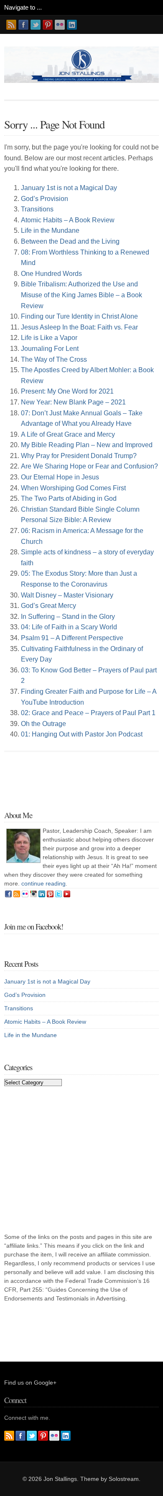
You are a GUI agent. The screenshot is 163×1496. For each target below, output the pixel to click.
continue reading (43, 883)
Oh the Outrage (43, 723)
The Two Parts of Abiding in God (69, 498)
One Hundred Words (51, 273)
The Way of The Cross (54, 359)
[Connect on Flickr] (60, 25)
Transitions (37, 209)
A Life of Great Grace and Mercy (68, 434)
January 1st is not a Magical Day (69, 187)
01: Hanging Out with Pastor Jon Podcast (82, 734)
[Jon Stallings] (81, 80)
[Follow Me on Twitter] (36, 25)
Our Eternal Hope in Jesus (60, 477)
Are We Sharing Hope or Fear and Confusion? (89, 466)
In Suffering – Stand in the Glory (68, 616)
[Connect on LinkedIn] (72, 25)
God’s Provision (44, 198)
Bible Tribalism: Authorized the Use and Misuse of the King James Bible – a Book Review (81, 295)
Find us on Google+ (30, 1382)
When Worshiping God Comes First (73, 488)
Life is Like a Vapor (49, 337)
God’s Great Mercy (48, 605)
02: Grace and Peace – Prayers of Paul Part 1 (88, 712)
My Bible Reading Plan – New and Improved (87, 444)
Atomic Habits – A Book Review (68, 220)
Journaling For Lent (50, 348)
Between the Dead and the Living (70, 241)
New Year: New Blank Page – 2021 (73, 402)
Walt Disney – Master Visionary (67, 595)
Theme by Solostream (109, 1478)
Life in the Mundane (50, 230)
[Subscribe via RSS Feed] (11, 25)
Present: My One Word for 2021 (67, 391)
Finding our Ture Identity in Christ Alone (79, 316)
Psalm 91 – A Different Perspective (72, 637)
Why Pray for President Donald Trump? (79, 455)
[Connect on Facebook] (23, 25)
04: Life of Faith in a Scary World (69, 627)
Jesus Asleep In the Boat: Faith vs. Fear (79, 327)
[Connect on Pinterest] (48, 25)
